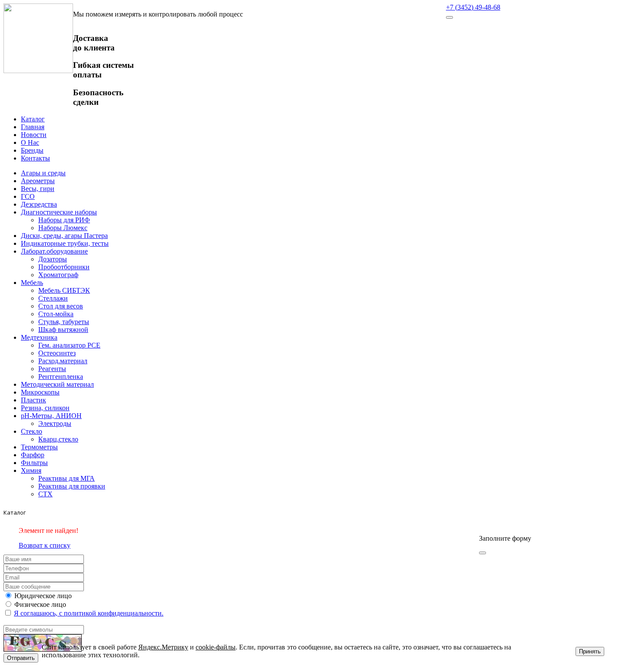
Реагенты (52, 368)
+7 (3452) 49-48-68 (473, 7)
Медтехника (39, 337)
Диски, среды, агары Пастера (64, 235)
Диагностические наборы (59, 212)
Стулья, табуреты (63, 321)
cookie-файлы (216, 647)
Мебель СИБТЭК (64, 290)
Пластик (33, 400)
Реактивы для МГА (66, 478)
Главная (32, 127)
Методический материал (57, 384)
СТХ (45, 494)
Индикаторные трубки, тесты (65, 243)
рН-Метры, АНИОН (51, 415)
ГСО (28, 196)
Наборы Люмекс (62, 227)
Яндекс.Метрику (163, 647)
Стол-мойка (55, 314)
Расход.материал (62, 361)
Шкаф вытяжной (63, 329)
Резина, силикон (45, 408)
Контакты (35, 158)
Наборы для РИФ (64, 220)
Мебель (32, 282)
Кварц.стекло (58, 439)
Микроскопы (40, 392)
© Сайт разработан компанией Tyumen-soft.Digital (552, 523)
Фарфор (32, 455)
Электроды (54, 423)
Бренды (32, 150)
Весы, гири (37, 188)
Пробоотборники (64, 267)
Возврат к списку (44, 545)
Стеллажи (53, 298)
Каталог (33, 119)
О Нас (30, 142)
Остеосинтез (57, 353)
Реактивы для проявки (71, 486)
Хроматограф (58, 274)
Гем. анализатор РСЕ (69, 345)
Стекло (31, 431)
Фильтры (34, 462)
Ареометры (38, 180)
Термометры (39, 447)
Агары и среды (43, 173)
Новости (34, 134)
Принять (590, 651)
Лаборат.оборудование (54, 251)
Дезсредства (39, 204)
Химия (31, 470)
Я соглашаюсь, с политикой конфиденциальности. (88, 613)
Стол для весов (60, 306)
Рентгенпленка (60, 376)
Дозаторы (52, 259)
